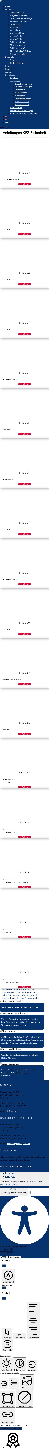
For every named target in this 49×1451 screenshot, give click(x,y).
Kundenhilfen (16, 107)
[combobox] (14, 1192)
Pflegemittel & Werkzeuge (22, 51)
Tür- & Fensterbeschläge (21, 18)
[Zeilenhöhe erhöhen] (4, 1287)
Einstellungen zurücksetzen (11, 1428)
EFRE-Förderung (17, 63)
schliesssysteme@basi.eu (18, 1143)
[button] (30, 1192)
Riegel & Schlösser (18, 15)
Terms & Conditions (11, 1184)
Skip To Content (7, 1425)
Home (7, 6)
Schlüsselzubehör (18, 48)
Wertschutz (15, 30)
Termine (8, 72)
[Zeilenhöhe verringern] (4, 1298)
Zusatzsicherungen (18, 21)
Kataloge (14, 78)
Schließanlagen (17, 12)
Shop (7, 122)
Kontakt (8, 69)
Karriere (8, 66)
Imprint (34, 1181)
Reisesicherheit (17, 39)
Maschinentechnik (18, 45)
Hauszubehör (16, 27)
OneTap (17, 1252)
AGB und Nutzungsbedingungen (24, 113)
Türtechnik (15, 24)
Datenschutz (23, 1181)
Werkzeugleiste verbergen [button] (10, 1257)
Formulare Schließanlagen (21, 110)
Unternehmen (11, 57)
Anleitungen (15, 81)
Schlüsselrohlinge (18, 42)
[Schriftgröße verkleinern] (4, 1265)
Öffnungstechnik (17, 54)
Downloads (10, 75)
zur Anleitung (24, 184)
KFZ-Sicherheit (17, 36)
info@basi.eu (13, 1111)
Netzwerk (14, 60)
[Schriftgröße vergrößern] (4, 1255)
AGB (29, 1181)
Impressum (15, 1181)
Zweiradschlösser (18, 33)
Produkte (9, 9)
